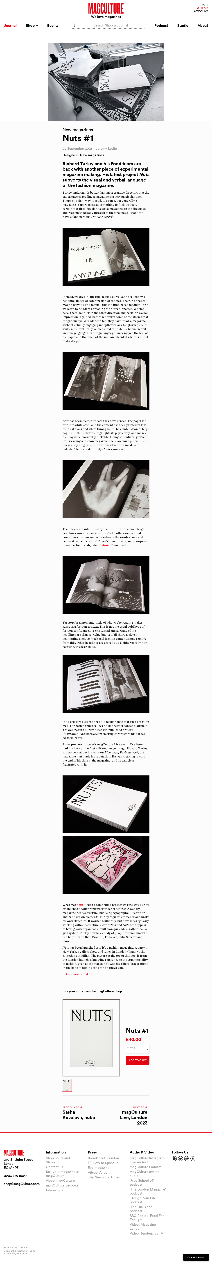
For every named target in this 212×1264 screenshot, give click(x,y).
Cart (204, 5)
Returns (24, 1247)
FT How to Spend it (103, 1163)
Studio (183, 25)
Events (53, 25)
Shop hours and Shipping (58, 1160)
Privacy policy (10, 1247)
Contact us (54, 1167)
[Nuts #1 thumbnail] (67, 1085)
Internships (54, 1190)
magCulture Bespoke (62, 1185)
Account (201, 11)
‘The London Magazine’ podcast (148, 1191)
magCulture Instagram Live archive (147, 1160)
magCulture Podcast (146, 1167)
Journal (10, 25)
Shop (31, 25)
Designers (70, 155)
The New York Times (104, 1177)
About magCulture (60, 1180)
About (203, 25)
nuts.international (75, 974)
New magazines (92, 155)
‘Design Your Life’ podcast (143, 1200)
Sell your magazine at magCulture (62, 1174)
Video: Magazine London (143, 1226)
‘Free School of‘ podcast (142, 1182)
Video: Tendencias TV (146, 1233)
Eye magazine (98, 1168)
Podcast (161, 25)
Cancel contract (196, 1257)
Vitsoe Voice (97, 1172)
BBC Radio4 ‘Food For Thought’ (147, 1218)
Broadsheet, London (103, 1158)
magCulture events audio (144, 1174)
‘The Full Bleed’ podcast (141, 1209)
